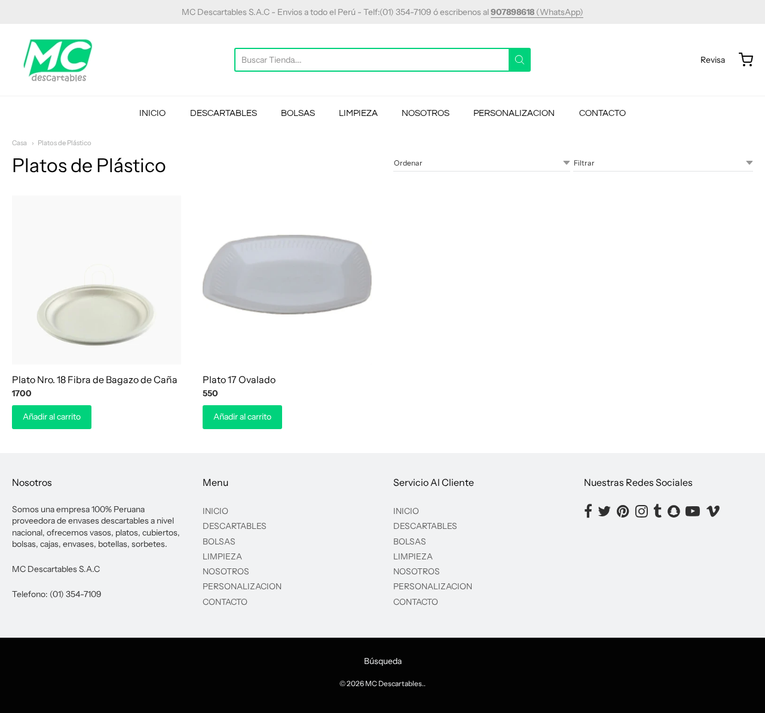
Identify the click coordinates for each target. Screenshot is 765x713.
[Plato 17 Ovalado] (287, 280)
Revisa (712, 59)
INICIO (152, 113)
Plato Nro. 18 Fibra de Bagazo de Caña (95, 379)
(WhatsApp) (537, 12)
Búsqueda (383, 661)
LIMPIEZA (358, 113)
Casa (19, 143)
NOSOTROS (425, 113)
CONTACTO (602, 113)
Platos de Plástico (64, 143)
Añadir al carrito (52, 416)
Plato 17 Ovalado (239, 379)
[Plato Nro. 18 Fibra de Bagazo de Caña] (96, 280)
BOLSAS (298, 113)
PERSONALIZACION (514, 113)
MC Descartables (393, 683)
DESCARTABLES (223, 113)
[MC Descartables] (58, 60)
